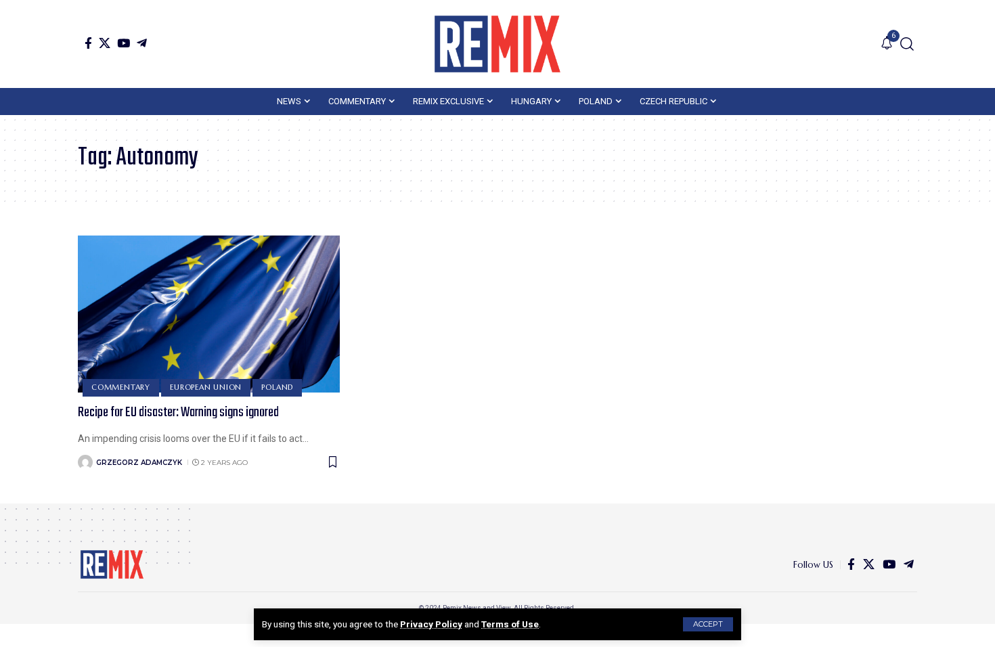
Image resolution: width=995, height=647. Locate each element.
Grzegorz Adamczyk (139, 462)
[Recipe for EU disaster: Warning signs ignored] (209, 314)
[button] (708, 624)
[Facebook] (88, 43)
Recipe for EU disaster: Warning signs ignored (178, 412)
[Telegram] (141, 43)
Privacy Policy (431, 624)
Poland (277, 387)
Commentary (120, 387)
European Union (206, 387)
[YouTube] (123, 43)
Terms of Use (510, 624)
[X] (104, 43)
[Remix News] (497, 44)
